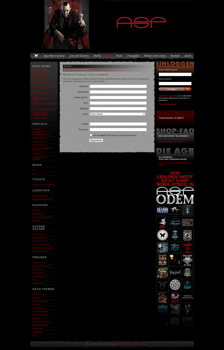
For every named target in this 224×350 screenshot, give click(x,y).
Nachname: (82, 92)
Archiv (188, 55)
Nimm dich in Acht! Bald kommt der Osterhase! (43, 87)
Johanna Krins (39, 276)
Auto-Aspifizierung (41, 245)
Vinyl (34, 174)
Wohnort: (84, 109)
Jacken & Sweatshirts (42, 217)
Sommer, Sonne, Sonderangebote (40, 71)
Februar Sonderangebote (40, 92)
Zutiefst (36, 305)
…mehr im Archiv (40, 118)
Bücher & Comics (40, 196)
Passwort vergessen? (168, 104)
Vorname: (83, 86)
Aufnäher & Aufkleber (42, 248)
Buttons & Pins (39, 241)
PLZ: (86, 103)
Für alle (36, 210)
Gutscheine (37, 154)
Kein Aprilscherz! (40, 82)
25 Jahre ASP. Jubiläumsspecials (41, 134)
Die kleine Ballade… (42, 322)
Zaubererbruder (40, 312)
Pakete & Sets (39, 145)
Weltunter (37, 332)
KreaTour (36, 294)
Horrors (36, 129)
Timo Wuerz (37, 273)
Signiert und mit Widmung (40, 158)
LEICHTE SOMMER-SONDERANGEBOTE (40, 114)
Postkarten (38, 234)
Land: (85, 114)
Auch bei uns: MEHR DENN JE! (43, 105)
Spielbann (37, 269)
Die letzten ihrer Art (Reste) (42, 149)
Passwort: (83, 130)
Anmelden (175, 89)
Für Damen (37, 214)
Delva (35, 280)
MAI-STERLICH (38, 79)
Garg (34, 336)
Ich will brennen (40, 315)
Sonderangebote (40, 138)
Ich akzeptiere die (114, 135)
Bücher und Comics (155, 55)
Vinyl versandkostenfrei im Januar (42, 98)
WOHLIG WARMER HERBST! (43, 109)
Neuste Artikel (39, 141)
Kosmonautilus (39, 301)
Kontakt (175, 55)
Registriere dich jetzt (168, 96)
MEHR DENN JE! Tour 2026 (43, 185)
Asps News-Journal (54, 55)
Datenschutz (135, 344)
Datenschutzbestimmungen (124, 135)
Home (36, 55)
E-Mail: (84, 124)
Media (98, 55)
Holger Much (38, 283)
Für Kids (36, 221)
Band (119, 55)
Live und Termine (79, 55)
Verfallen (37, 329)
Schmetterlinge (40, 325)
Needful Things (39, 238)
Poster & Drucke (40, 251)
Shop (109, 55)
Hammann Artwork (123, 344)
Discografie (133, 55)
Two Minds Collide (41, 266)
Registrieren (96, 140)
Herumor (36, 263)
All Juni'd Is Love (40, 75)
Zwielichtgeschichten (42, 199)
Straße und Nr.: (81, 97)
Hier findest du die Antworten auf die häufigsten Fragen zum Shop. (173, 140)
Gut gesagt (37, 308)
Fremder (36, 318)
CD (33, 170)
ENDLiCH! (36, 298)
